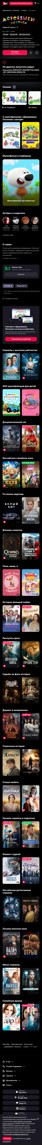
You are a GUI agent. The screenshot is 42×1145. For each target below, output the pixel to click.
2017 (7, 31)
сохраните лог (31, 78)
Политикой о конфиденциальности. (16, 1134)
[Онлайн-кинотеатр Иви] (6, 3)
